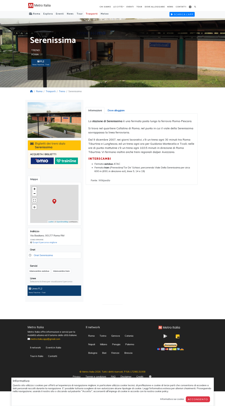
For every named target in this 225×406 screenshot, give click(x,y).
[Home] (31, 91)
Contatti (181, 7)
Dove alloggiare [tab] (116, 110)
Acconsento (198, 399)
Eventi (130, 7)
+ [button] (35, 189)
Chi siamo (105, 7)
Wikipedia (104, 180)
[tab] (95, 110)
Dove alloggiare (155, 7)
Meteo (105, 14)
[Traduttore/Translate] (190, 7)
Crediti (139, 376)
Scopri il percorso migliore (45, 242)
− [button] (35, 193)
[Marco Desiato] (177, 337)
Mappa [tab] (34, 179)
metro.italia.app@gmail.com (45, 338)
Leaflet (50, 221)
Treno (62, 91)
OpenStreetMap (62, 221)
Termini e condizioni (95, 376)
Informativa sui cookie (172, 398)
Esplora (48, 14)
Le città (118, 7)
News (170, 7)
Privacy (77, 376)
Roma (39, 91)
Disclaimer (125, 376)
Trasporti (92, 14)
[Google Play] (165, 337)
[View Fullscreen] (34, 200)
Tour (139, 7)
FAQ (113, 376)
